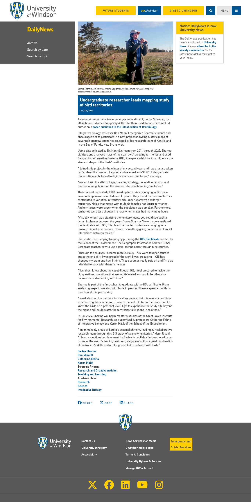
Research (84, 382)
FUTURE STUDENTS (116, 10)
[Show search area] (210, 10)
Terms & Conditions (138, 454)
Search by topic (37, 56)
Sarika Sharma (87, 351)
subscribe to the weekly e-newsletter (198, 48)
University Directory (94, 448)
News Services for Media (141, 441)
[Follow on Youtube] (142, 487)
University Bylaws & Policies (143, 461)
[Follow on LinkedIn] (125, 487)
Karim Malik (85, 363)
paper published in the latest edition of (125, 127)
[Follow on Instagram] (159, 487)
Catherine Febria (88, 359)
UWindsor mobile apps (139, 448)
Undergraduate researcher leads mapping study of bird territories (124, 102)
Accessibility (89, 454)
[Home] (33, 10)
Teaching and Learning (92, 374)
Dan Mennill (85, 355)
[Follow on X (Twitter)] (92, 487)
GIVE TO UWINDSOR (183, 10)
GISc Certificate (149, 239)
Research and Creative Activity (97, 370)
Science (82, 386)
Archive (32, 43)
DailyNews (40, 29)
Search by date (37, 49)
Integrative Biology (90, 390)
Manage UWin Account (139, 468)
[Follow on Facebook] (109, 487)
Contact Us (88, 441)
